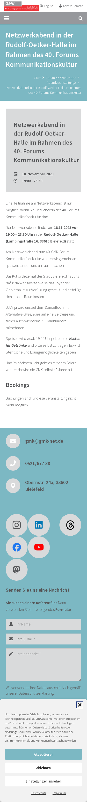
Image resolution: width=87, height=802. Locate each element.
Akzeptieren (43, 754)
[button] (79, 704)
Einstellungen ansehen (44, 781)
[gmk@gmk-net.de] (15, 441)
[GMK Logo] (21, 6)
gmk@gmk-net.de (44, 441)
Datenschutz (38, 793)
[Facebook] (17, 547)
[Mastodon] (17, 570)
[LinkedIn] (39, 525)
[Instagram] (17, 525)
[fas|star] (70, 525)
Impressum (59, 793)
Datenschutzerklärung (36, 693)
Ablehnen (43, 767)
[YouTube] (39, 547)
